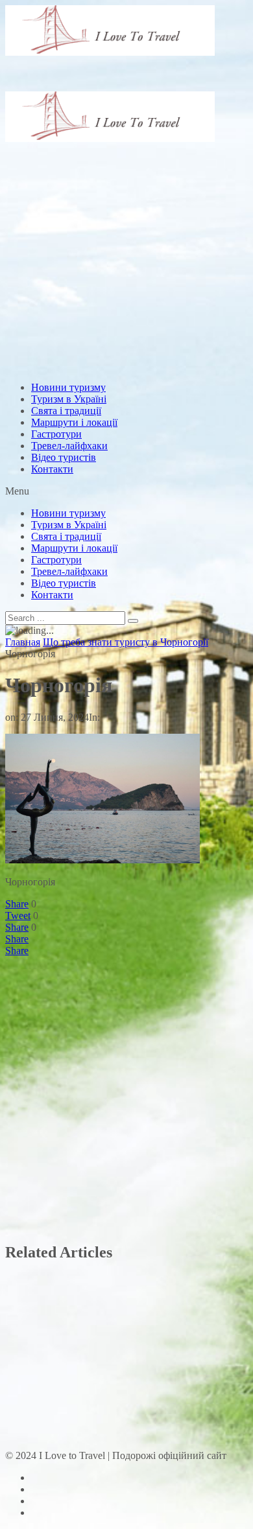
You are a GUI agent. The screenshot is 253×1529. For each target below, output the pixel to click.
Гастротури (56, 433)
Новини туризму (68, 387)
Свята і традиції (66, 410)
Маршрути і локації (74, 422)
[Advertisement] (126, 209)
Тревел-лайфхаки (69, 445)
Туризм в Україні (68, 398)
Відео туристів (63, 457)
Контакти (52, 468)
